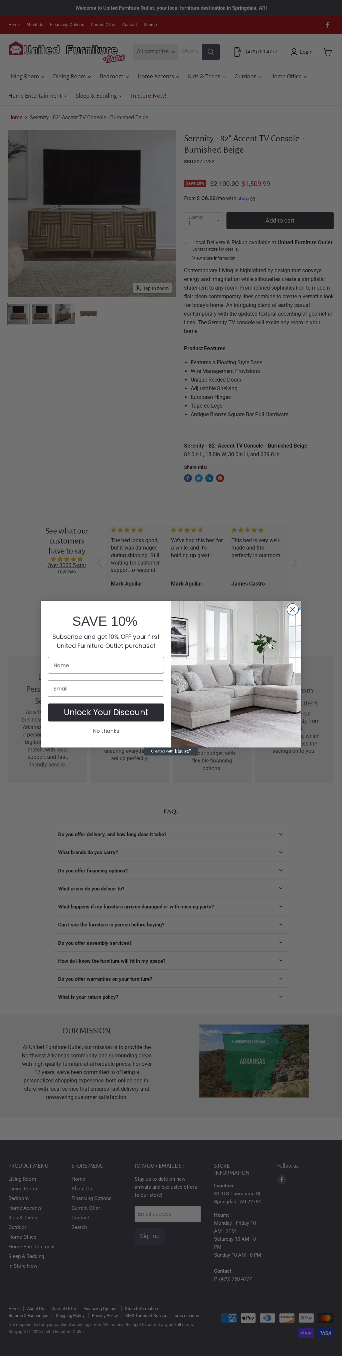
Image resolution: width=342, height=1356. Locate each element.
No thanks (106, 731)
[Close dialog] (293, 609)
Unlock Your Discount (106, 712)
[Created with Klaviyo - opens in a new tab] (171, 751)
